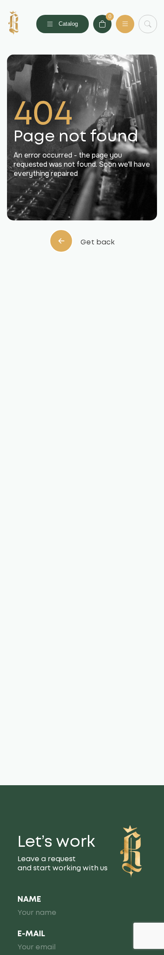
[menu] (125, 24)
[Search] (148, 24)
